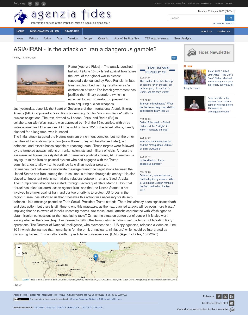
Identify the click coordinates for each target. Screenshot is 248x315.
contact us (224, 31)
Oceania (103, 38)
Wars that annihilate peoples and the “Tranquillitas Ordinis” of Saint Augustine (156, 144)
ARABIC (229, 3)
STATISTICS (72, 31)
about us (206, 31)
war (174, 58)
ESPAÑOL (181, 3)
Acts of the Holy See (126, 38)
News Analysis (182, 38)
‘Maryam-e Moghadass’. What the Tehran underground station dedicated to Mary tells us (157, 107)
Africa (47, 38)
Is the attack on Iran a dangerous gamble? (152, 162)
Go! (229, 18)
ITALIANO (157, 3)
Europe (88, 38)
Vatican (33, 38)
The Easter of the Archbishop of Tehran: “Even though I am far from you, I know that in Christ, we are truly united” (156, 86)
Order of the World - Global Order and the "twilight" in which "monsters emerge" (155, 125)
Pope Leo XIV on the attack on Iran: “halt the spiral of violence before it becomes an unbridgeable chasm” (220, 104)
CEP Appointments (156, 38)
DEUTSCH (206, 3)
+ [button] (19, 247)
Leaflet (26, 279)
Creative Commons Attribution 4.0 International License (96, 299)
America (73, 38)
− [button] (19, 253)
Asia (59, 38)
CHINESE (218, 3)
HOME (20, 31)
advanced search (223, 23)
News (19, 38)
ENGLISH (169, 3)
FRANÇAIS (193, 3)
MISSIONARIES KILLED (44, 31)
